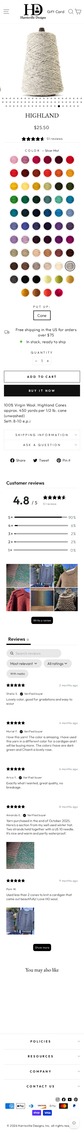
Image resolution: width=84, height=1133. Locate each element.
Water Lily (14, 159)
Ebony (36, 279)
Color (42, 150)
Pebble (25, 253)
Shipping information (42, 435)
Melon (58, 173)
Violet (58, 226)
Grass (58, 279)
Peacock (14, 213)
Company (41, 1071)
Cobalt (47, 213)
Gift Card (56, 11)
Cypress (58, 186)
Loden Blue (25, 213)
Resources (41, 1056)
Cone (42, 315)
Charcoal (14, 279)
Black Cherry (47, 239)
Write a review (42, 620)
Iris (25, 226)
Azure (58, 213)
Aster (25, 159)
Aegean (70, 199)
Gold (70, 173)
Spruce (25, 199)
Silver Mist (70, 266)
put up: (42, 306)
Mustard (25, 292)
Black (25, 279)
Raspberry (36, 159)
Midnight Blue (36, 213)
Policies (41, 1041)
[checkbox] (17, 674)
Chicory (14, 226)
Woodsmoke (47, 199)
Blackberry (36, 239)
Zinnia (47, 292)
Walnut (14, 266)
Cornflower (70, 213)
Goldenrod (36, 186)
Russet (25, 173)
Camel (47, 253)
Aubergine (47, 226)
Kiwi (14, 199)
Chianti (47, 159)
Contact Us (41, 1086)
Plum (58, 239)
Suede (36, 266)
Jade (14, 253)
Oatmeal (47, 266)
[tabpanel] (42, 802)
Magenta (70, 239)
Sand (36, 253)
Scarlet (14, 173)
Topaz (36, 173)
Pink (58, 292)
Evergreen (36, 199)
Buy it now (42, 390)
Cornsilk (25, 186)
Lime (47, 279)
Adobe (58, 253)
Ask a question (42, 445)
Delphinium (70, 226)
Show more (42, 947)
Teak (70, 253)
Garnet (58, 159)
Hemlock (70, 186)
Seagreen (58, 199)
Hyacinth (36, 226)
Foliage (36, 292)
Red (70, 159)
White (58, 266)
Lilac (25, 239)
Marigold (14, 186)
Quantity (42, 352)
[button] (42, 517)
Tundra (47, 186)
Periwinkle (14, 239)
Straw (70, 279)
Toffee (25, 266)
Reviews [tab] (18, 639)
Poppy (47, 173)
